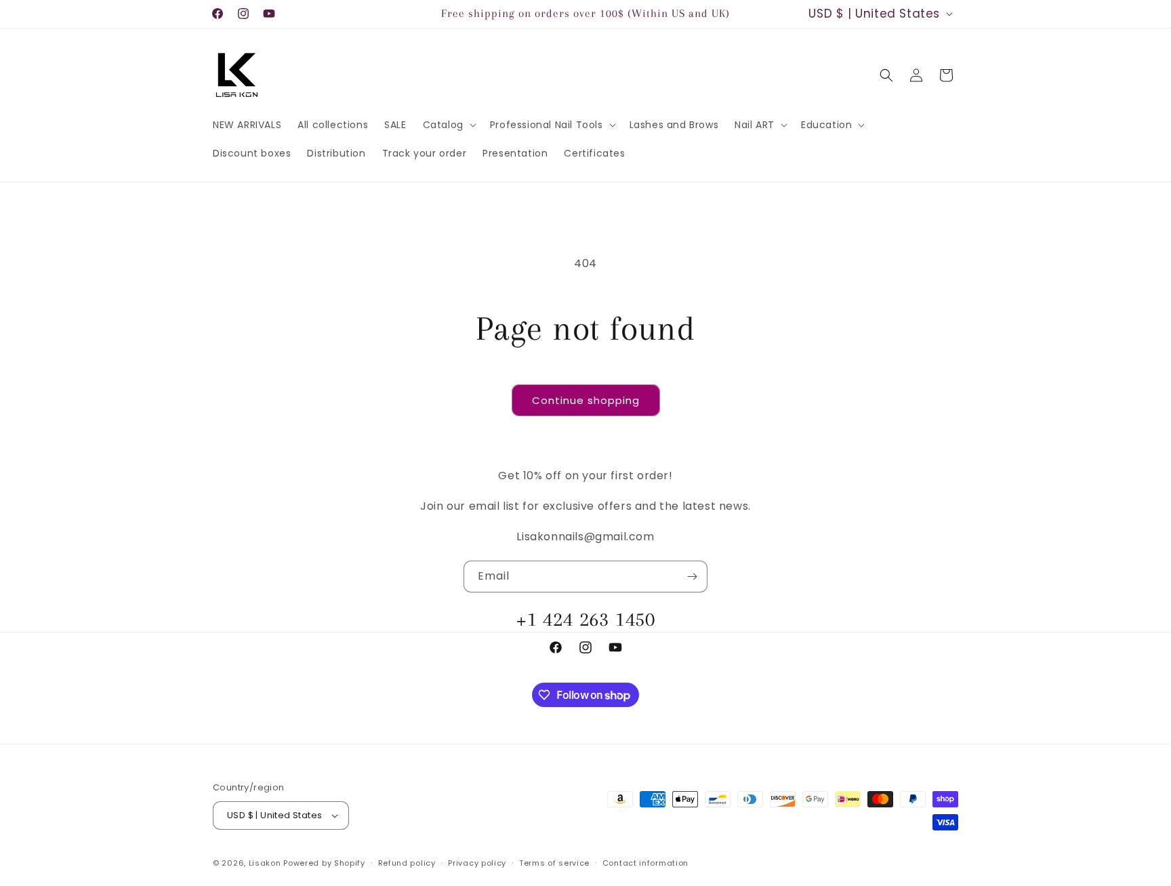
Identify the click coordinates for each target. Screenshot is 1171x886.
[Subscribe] (692, 576)
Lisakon (265, 863)
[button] (448, 124)
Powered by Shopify (324, 863)
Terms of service (554, 863)
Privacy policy (477, 863)
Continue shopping (586, 400)
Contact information (645, 863)
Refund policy (407, 863)
